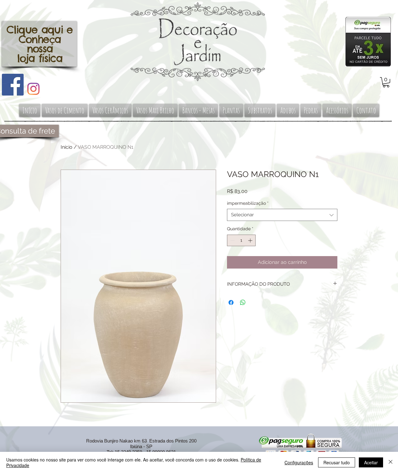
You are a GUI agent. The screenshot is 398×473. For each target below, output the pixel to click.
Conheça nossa (40, 44)
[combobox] (282, 215)
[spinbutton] (241, 240)
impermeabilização (248, 203)
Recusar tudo (336, 462)
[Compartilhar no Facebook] (231, 302)
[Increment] (251, 240)
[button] (386, 82)
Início (66, 147)
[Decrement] (232, 240)
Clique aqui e (40, 29)
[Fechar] (390, 462)
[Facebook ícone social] (13, 85)
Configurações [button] (299, 462)
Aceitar (371, 462)
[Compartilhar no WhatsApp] (243, 302)
